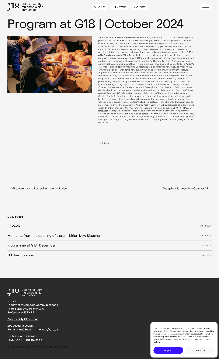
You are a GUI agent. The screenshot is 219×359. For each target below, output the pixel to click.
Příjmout (168, 350)
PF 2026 (13, 226)
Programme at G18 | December (31, 245)
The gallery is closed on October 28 (185, 188)
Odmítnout (200, 350)
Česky (142, 6)
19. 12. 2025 (206, 235)
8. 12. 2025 (206, 245)
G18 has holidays (20, 255)
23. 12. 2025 (206, 226)
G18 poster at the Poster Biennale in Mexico (39, 188)
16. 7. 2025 (207, 255)
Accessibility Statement (22, 319)
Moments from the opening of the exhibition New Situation (54, 236)
